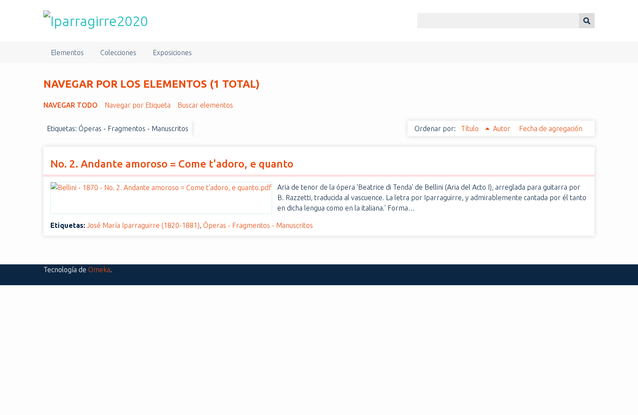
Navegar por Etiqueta (138, 105)
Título (470, 128)
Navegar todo (70, 105)
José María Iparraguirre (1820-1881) (143, 225)
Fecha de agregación (550, 128)
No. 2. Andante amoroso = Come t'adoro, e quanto (171, 164)
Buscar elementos (205, 105)
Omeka (99, 269)
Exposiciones (172, 52)
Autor (502, 128)
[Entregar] (587, 20)
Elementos (67, 52)
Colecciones (118, 52)
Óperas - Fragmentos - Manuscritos (258, 225)
